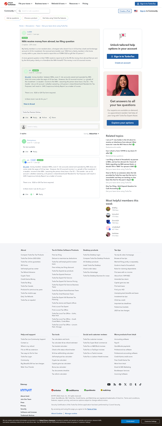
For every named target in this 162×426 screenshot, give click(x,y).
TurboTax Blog (26, 283)
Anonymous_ (31, 140)
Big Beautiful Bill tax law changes (32, 363)
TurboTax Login (26, 357)
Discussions (30, 26)
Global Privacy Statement (47, 420)
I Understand (130, 421)
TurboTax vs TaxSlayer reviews (93, 350)
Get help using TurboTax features (54, 18)
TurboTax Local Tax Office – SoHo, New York (64, 315)
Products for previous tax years (31, 290)
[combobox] (33, 11)
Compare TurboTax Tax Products (32, 255)
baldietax (115, 233)
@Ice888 (28, 77)
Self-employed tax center (29, 269)
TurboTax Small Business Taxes (63, 294)
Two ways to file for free (29, 353)
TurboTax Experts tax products (62, 271)
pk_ (30, 70)
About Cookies (56, 413)
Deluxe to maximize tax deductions (64, 258)
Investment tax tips (120, 296)
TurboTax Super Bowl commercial (95, 343)
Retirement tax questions (114, 156)
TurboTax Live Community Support (33, 339)
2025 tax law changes (121, 310)
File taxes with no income (123, 272)
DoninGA (115, 221)
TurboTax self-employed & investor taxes (64, 263)
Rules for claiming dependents (125, 269)
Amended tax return (121, 279)
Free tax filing (57, 255)
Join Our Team (26, 399)
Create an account (122, 63)
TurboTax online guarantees (30, 262)
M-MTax (114, 208)
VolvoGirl (115, 214)
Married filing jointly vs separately (126, 262)
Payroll (116, 343)
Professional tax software (123, 350)
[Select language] (136, 11)
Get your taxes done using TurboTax (55, 26)
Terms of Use (92, 409)
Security (23, 409)
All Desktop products (90, 262)
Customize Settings (150, 421)
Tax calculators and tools (60, 339)
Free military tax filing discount (63, 267)
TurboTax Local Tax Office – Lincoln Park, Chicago (64, 326)
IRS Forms (24, 265)
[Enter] (19, 11)
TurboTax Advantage (90, 272)
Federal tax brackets (121, 307)
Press (22, 402)
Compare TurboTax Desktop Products (96, 258)
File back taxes (119, 286)
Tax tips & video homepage (124, 255)
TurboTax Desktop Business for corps (96, 276)
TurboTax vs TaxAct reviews (92, 353)
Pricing (85, 4)
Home (21, 26)
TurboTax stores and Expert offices (64, 303)
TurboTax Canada (27, 286)
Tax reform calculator (59, 374)
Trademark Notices (27, 415)
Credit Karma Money (28, 279)
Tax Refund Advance (28, 272)
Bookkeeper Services (121, 371)
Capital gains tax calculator (61, 363)
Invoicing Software (121, 374)
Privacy (23, 406)
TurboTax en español (28, 300)
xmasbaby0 (116, 227)
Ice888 (29, 32)
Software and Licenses (29, 412)
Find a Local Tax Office (60, 310)
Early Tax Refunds (27, 296)
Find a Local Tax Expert (60, 307)
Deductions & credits (113, 147)
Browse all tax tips (120, 258)
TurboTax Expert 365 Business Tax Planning (64, 299)
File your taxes (24, 4)
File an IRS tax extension (29, 350)
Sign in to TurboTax (124, 56)
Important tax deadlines (122, 303)
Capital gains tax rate (121, 283)
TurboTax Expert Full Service (62, 278)
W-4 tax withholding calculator (63, 353)
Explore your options (123, 122)
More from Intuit (120, 363)
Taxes (38, 26)
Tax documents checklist (60, 371)
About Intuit (25, 396)
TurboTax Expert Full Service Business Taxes (65, 286)
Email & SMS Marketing (122, 367)
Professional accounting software (125, 353)
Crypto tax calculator (59, 360)
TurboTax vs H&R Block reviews (94, 346)
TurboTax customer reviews (92, 339)
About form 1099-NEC (122, 276)
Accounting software (121, 339)
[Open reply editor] (60, 126)
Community (9, 11)
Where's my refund (27, 346)
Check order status (89, 269)
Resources (73, 4)
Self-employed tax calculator (62, 357)
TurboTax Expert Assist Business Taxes (65, 290)
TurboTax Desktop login (91, 255)
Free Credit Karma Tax (122, 360)
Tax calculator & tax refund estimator (65, 343)
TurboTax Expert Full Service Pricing (64, 281)
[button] (125, 11)
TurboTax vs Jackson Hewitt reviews (95, 357)
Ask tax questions (13, 18)
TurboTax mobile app (28, 293)
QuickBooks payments (122, 346)
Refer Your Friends (27, 367)
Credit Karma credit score (123, 357)
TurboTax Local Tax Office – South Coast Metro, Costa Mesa (64, 320)
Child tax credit (119, 300)
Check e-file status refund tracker (63, 350)
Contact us (24, 343)
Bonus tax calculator (59, 367)
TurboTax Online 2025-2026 (31, 258)
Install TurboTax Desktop (92, 265)
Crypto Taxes (25, 276)
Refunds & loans (58, 4)
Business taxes (41, 4)
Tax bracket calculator (59, 346)
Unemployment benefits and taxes (126, 293)
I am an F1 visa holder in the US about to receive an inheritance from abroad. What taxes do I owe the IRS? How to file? (121, 142)
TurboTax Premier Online (31, 112)
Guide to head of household (124, 265)
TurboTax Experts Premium (61, 274)
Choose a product (30, 18)
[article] (60, 146)
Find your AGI (119, 290)
